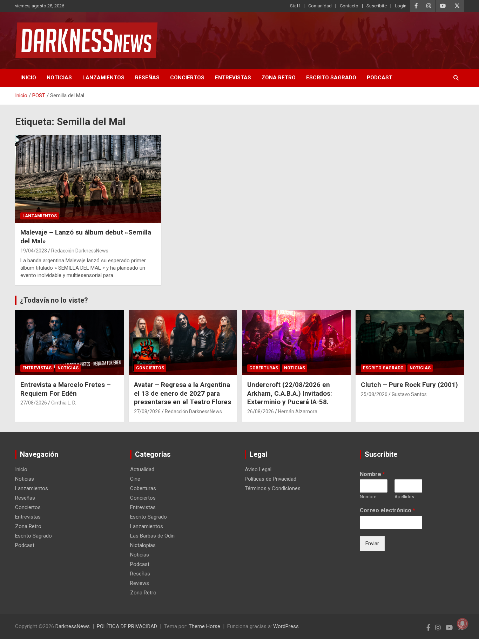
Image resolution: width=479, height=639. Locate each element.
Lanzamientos (103, 77)
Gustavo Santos (409, 394)
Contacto (349, 5)
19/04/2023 (33, 250)
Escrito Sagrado (331, 77)
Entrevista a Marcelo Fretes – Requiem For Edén (65, 389)
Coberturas (263, 367)
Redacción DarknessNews (79, 250)
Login (400, 5)
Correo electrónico (387, 510)
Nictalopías (143, 545)
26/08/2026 (260, 411)
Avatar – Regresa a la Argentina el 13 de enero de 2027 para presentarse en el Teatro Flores (182, 393)
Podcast (379, 77)
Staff (295, 5)
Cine (135, 479)
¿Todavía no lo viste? (54, 300)
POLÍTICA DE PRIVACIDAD (127, 626)
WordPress (286, 626)
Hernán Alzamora (297, 411)
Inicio (28, 77)
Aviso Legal (258, 469)
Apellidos (404, 496)
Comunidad (320, 5)
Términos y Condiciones (273, 488)
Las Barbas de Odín (152, 536)
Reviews (139, 583)
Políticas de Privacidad (270, 479)
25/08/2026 (374, 394)
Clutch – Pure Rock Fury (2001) (409, 385)
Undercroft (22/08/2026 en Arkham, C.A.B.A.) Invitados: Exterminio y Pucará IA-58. (289, 393)
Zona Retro (279, 77)
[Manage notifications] (462, 623)
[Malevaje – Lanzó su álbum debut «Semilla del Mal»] (88, 179)
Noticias (59, 77)
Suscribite (376, 5)
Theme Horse (204, 626)
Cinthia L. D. (63, 403)
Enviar (372, 543)
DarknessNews (72, 626)
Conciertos (187, 77)
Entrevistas (233, 77)
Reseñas (147, 77)
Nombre (372, 474)
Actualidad (142, 469)
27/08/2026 (33, 403)
